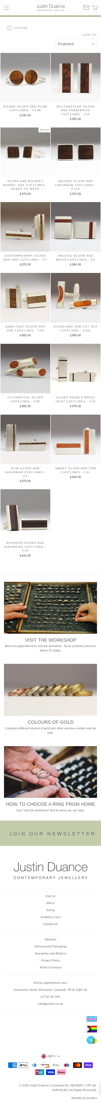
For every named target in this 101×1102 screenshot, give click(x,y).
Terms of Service (50, 967)
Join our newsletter (52, 833)
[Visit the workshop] (50, 608)
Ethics (51, 903)
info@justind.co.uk (50, 1004)
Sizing (50, 910)
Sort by (90, 35)
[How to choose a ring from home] (50, 772)
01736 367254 (50, 997)
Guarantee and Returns (50, 953)
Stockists (51, 939)
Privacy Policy (50, 960)
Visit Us (50, 896)
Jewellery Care (50, 917)
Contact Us (50, 924)
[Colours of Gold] (50, 690)
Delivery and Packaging (51, 946)
